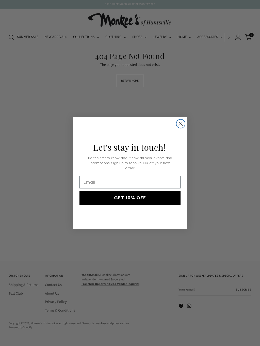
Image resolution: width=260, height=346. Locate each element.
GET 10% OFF (130, 198)
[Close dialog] (180, 123)
